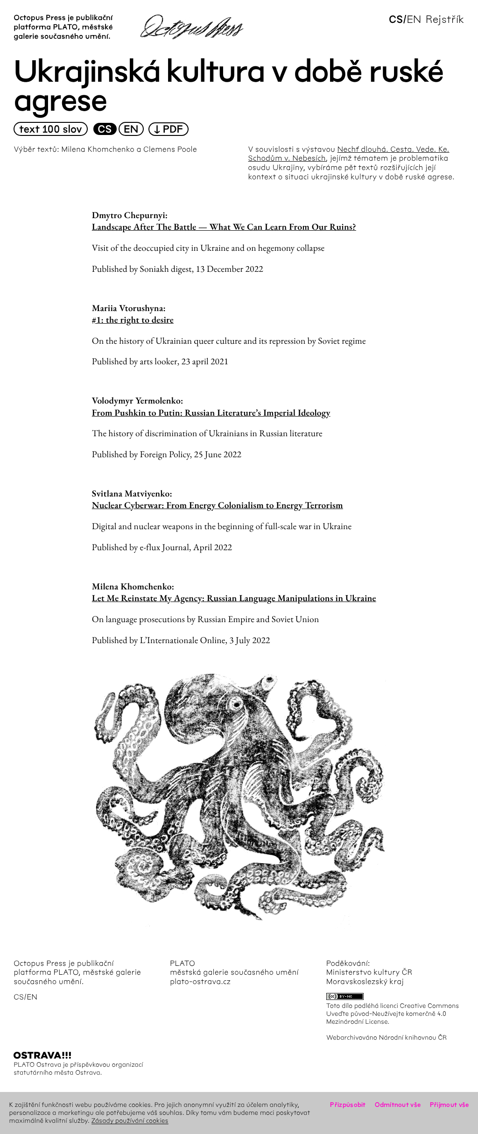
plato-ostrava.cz (200, 982)
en (414, 19)
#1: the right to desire (133, 319)
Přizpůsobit (348, 1104)
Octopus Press (40, 964)
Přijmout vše (449, 1104)
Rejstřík (445, 19)
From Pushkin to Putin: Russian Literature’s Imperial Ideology (211, 412)
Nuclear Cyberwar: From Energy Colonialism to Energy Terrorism (217, 505)
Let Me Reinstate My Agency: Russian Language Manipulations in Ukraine (234, 598)
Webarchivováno (351, 1037)
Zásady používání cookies (130, 1120)
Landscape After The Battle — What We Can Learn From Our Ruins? (224, 226)
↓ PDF (168, 129)
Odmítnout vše (398, 1104)
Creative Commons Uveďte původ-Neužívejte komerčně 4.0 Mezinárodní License (392, 1013)
